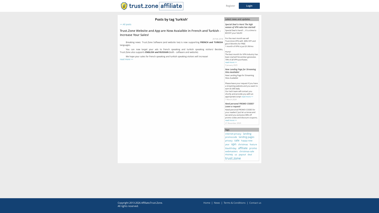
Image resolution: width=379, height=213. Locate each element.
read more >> (126, 59)
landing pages (246, 137)
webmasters (231, 151)
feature (253, 144)
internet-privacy (233, 133)
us (236, 154)
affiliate (243, 148)
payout (242, 154)
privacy (229, 140)
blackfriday (230, 148)
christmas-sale (246, 151)
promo (253, 148)
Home (206, 202)
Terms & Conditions (235, 202)
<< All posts (125, 24)
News (217, 202)
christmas (243, 144)
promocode (231, 136)
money (229, 154)
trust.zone (233, 158)
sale (236, 140)
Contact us (255, 202)
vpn (233, 144)
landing (247, 133)
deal (250, 154)
